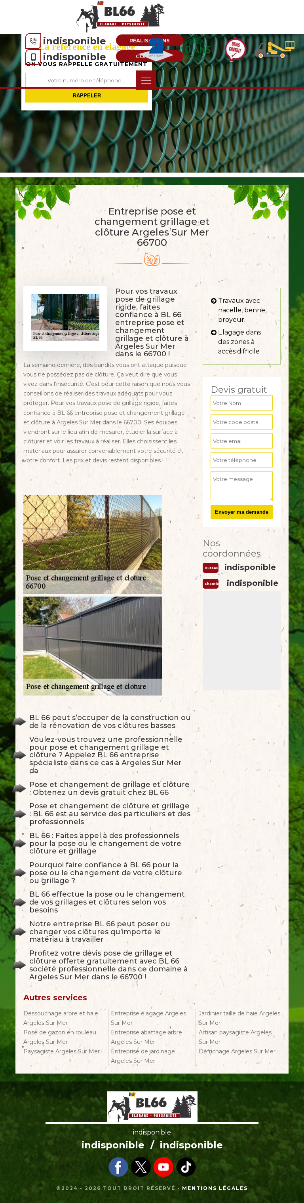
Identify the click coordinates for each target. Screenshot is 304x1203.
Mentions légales (215, 1188)
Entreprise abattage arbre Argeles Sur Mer (146, 1037)
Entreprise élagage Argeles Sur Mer (148, 1018)
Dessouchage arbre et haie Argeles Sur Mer (60, 1018)
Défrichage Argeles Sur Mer (237, 1051)
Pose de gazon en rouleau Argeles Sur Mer (59, 1037)
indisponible (74, 41)
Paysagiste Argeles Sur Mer (61, 1051)
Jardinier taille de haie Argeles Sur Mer (239, 1018)
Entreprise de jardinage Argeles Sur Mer (143, 1056)
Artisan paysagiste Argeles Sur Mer (235, 1037)
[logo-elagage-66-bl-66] (121, 16)
